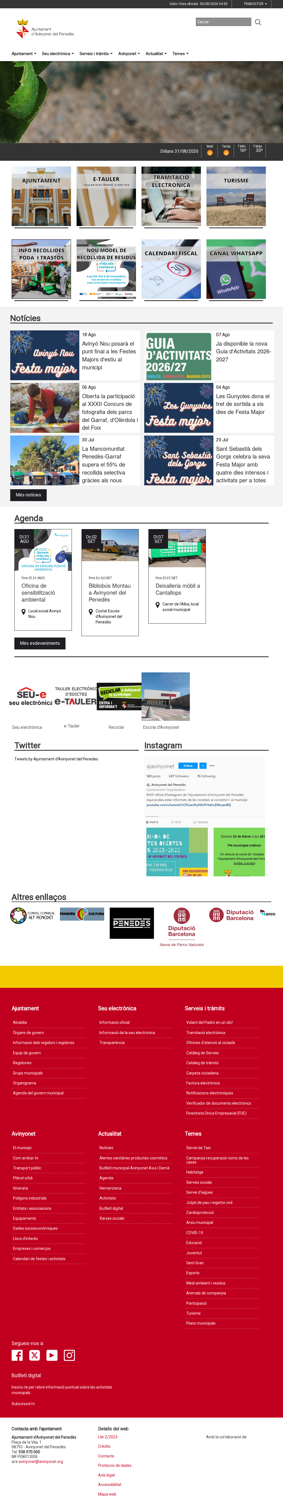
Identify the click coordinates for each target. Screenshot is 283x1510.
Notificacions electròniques (209, 1093)
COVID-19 (194, 1233)
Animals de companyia (206, 1293)
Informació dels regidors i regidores (43, 1042)
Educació (194, 1242)
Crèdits (104, 1446)
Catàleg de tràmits (202, 1063)
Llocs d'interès (25, 1238)
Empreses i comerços (32, 1248)
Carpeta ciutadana (202, 1073)
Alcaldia (20, 1022)
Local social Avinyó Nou (44, 614)
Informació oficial (114, 1022)
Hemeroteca (110, 1188)
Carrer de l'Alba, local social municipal (181, 607)
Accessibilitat (109, 1485)
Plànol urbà (23, 1178)
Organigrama (24, 1083)
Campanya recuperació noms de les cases (217, 1160)
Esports (193, 1273)
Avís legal (106, 1475)
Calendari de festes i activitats (39, 1259)
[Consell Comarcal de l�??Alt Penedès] (32, 916)
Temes (178, 53)
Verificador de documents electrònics (218, 1103)
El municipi (22, 1148)
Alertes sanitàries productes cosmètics (133, 1158)
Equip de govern (27, 1053)
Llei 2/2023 (107, 1437)
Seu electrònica (56, 53)
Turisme (193, 1313)
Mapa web (107, 1494)
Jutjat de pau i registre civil (209, 1202)
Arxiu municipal (199, 1222)
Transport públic (27, 1168)
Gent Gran (195, 1263)
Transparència (112, 1042)
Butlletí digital (111, 1208)
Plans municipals (201, 1323)
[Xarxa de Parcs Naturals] (181, 927)
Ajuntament (22, 53)
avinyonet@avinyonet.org (41, 1461)
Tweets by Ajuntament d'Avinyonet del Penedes (56, 759)
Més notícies (28, 495)
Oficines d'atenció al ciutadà (210, 1042)
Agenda (106, 1178)
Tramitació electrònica (205, 1032)
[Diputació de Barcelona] (231, 915)
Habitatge (194, 1172)
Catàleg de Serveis (202, 1053)
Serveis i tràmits (94, 53)
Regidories (22, 1063)
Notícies (106, 1148)
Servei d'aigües (199, 1192)
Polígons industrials (30, 1198)
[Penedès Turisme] (132, 923)
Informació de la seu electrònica (127, 1032)
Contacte (106, 1456)
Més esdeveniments (40, 643)
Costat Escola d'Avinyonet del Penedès (109, 616)
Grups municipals (28, 1073)
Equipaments (24, 1218)
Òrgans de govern (28, 1032)
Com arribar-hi (25, 1158)
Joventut (194, 1253)
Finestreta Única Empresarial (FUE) (216, 1113)
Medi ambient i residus (206, 1283)
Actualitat (154, 53)
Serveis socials (199, 1182)
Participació (196, 1303)
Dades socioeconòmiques (35, 1228)
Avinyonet (127, 53)
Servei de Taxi (198, 1148)
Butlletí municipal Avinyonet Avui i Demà (134, 1168)
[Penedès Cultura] (82, 914)
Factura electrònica (203, 1083)
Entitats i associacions (32, 1208)
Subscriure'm (23, 1404)
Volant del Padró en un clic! (209, 1022)
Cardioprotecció (200, 1212)
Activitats (107, 1198)
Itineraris (20, 1188)
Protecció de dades (115, 1466)
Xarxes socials (111, 1218)
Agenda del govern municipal (38, 1093)
